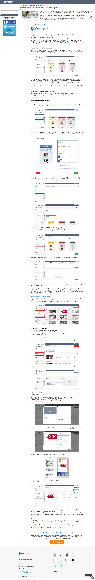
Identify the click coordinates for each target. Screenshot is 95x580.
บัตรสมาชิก (72, 549)
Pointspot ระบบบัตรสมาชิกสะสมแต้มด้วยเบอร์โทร (43, 526)
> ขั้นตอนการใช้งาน (34, 30)
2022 (22, 9)
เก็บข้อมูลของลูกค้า (37, 95)
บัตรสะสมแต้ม (65, 549)
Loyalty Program (39, 514)
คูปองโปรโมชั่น (40, 549)
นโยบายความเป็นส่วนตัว (8, 18)
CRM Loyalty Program (56, 549)
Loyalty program (66, 40)
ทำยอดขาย (49, 333)
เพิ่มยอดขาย (49, 510)
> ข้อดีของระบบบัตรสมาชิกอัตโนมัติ (37, 29)
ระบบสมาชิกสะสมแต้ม (32, 549)
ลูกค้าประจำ (48, 94)
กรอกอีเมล (2, 9)
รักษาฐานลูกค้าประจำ (75, 41)
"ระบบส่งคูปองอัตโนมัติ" (42, 291)
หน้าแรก (21, 5)
